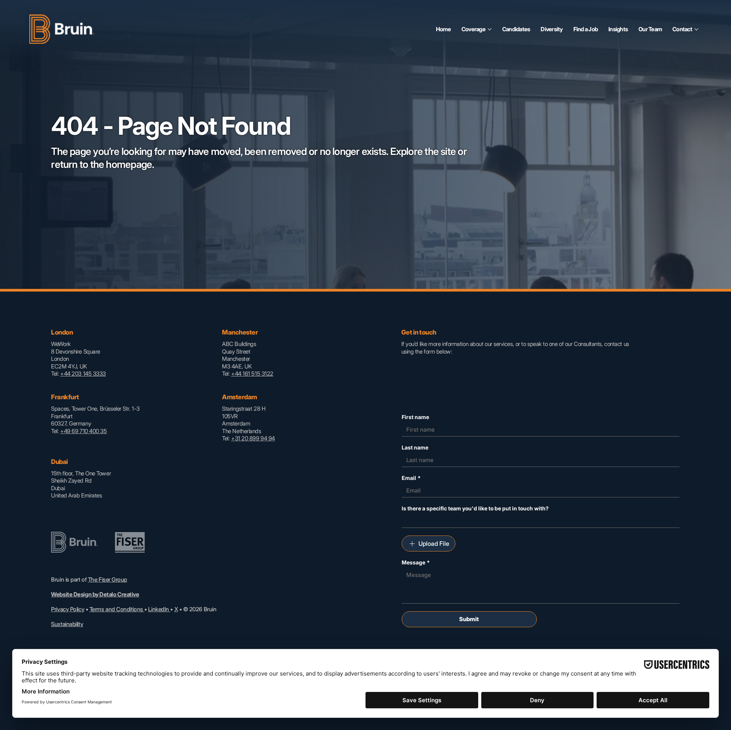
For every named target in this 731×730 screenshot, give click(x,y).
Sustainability (67, 624)
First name (415, 417)
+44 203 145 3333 (83, 373)
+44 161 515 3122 (252, 373)
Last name (415, 447)
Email (411, 478)
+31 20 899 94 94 (253, 438)
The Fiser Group (107, 579)
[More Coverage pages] (490, 29)
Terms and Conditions (117, 609)
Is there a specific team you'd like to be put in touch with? (475, 508)
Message (416, 562)
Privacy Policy (67, 609)
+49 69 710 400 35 (83, 431)
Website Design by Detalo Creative (95, 594)
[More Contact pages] (696, 29)
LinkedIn (159, 609)
